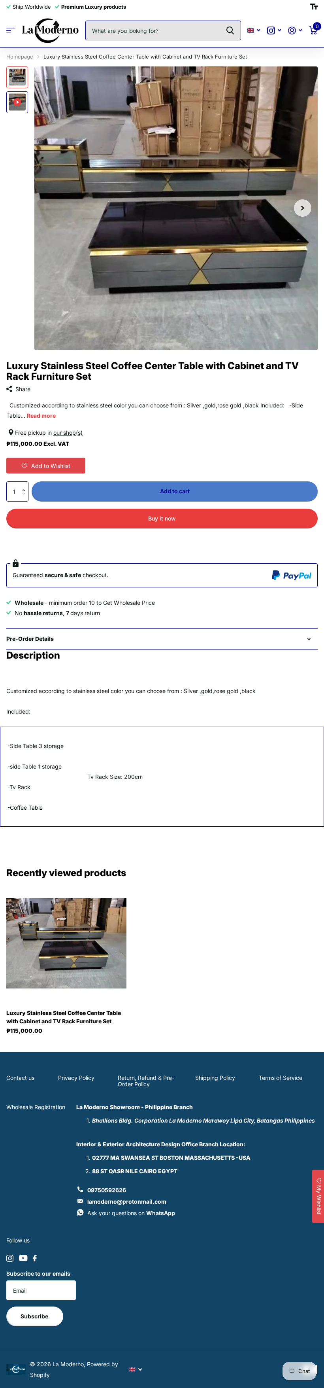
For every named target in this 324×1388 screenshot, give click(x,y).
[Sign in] (295, 31)
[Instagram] (9, 1258)
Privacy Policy (76, 1077)
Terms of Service (280, 1077)
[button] (45, 465)
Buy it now (162, 518)
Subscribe (35, 1316)
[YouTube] (23, 1258)
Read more (41, 415)
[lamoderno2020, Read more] (274, 31)
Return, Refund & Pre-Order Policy (146, 1080)
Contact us (20, 1077)
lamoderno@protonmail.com (126, 1201)
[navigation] (17, 77)
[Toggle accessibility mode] (314, 7)
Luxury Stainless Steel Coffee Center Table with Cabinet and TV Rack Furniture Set (63, 1016)
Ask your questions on (131, 1213)
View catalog (10, 30)
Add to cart (175, 491)
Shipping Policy (215, 1077)
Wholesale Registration (35, 1107)
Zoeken (230, 30)
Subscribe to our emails (38, 1273)
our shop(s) (68, 432)
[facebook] (35, 1258)
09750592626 (106, 1190)
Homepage (19, 56)
